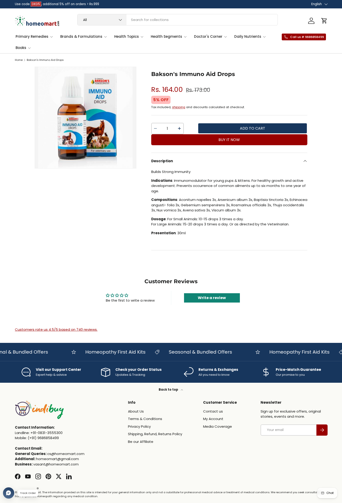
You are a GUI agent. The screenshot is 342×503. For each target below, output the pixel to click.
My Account (213, 418)
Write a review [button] (212, 297)
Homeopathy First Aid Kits (109, 352)
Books (21, 47)
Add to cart (252, 128)
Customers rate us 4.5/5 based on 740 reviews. (56, 329)
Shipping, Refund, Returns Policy (155, 433)
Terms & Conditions (145, 418)
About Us (136, 411)
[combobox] (177, 19)
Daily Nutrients (247, 36)
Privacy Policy (139, 426)
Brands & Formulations (81, 36)
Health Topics (126, 36)
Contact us (213, 411)
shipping (178, 107)
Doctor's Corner (208, 36)
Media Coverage (217, 426)
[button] (324, 21)
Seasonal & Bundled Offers (194, 352)
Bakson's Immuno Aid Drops (45, 60)
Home (19, 60)
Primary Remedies (32, 36)
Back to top (169, 389)
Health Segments (166, 36)
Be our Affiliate (140, 441)
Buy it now (229, 139)
